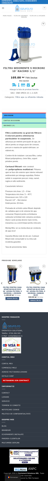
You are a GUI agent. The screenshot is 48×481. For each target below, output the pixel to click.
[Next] (46, 288)
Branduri (6, 430)
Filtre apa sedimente (21, 16)
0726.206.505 (15, 333)
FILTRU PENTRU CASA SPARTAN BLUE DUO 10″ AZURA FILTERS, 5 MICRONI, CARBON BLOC (35, 291)
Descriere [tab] (8, 115)
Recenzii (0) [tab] (9, 125)
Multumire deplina (10, 443)
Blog (4, 426)
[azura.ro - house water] (24, 8)
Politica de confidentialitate (16, 414)
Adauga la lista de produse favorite (24, 89)
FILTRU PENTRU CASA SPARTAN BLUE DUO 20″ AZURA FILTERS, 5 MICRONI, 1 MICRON (12, 290)
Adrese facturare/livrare (14, 372)
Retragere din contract (16, 380)
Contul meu (7, 363)
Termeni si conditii (11, 405)
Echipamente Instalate (13, 434)
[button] (3, 8)
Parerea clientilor (11, 438)
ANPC (32, 469)
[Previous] (1, 288)
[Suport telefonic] (34, 85)
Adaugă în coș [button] (12, 298)
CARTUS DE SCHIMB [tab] (12, 120)
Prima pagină (7, 16)
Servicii (6, 401)
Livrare (5, 397)
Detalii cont (8, 376)
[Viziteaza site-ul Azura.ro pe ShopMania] (20, 469)
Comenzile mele (9, 368)
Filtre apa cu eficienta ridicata (33, 16)
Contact (6, 393)
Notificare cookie (10, 409)
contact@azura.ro (15, 336)
